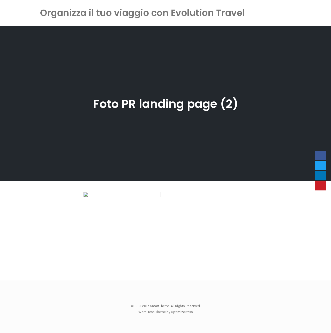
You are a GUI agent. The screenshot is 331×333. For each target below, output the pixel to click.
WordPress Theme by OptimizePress (165, 312)
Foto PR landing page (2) (165, 104)
